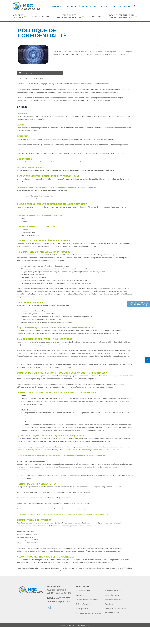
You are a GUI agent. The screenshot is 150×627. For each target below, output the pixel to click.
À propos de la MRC (18, 16)
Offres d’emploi (107, 6)
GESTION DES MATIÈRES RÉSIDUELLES (69, 16)
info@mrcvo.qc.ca (64, 602)
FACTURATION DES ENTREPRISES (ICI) (138, 304)
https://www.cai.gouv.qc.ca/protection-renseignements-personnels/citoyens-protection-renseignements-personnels (63, 514)
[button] (134, 6)
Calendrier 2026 (89, 6)
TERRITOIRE (95, 16)
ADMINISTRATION (40, 16)
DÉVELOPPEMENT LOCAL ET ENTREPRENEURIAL (121, 16)
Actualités (72, 6)
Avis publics (57, 6)
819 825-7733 (64, 598)
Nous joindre (125, 6)
